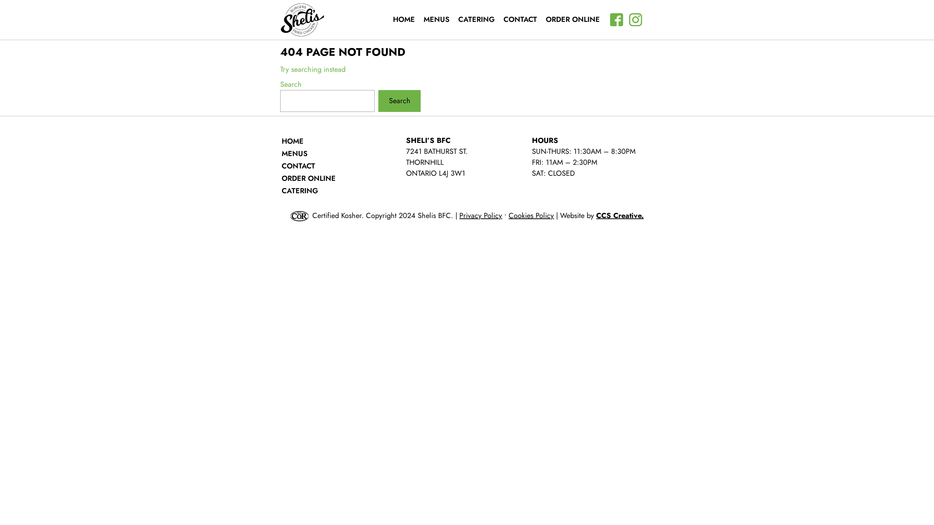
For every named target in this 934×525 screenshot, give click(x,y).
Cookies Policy (531, 215)
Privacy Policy (480, 215)
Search (291, 84)
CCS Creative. (620, 215)
